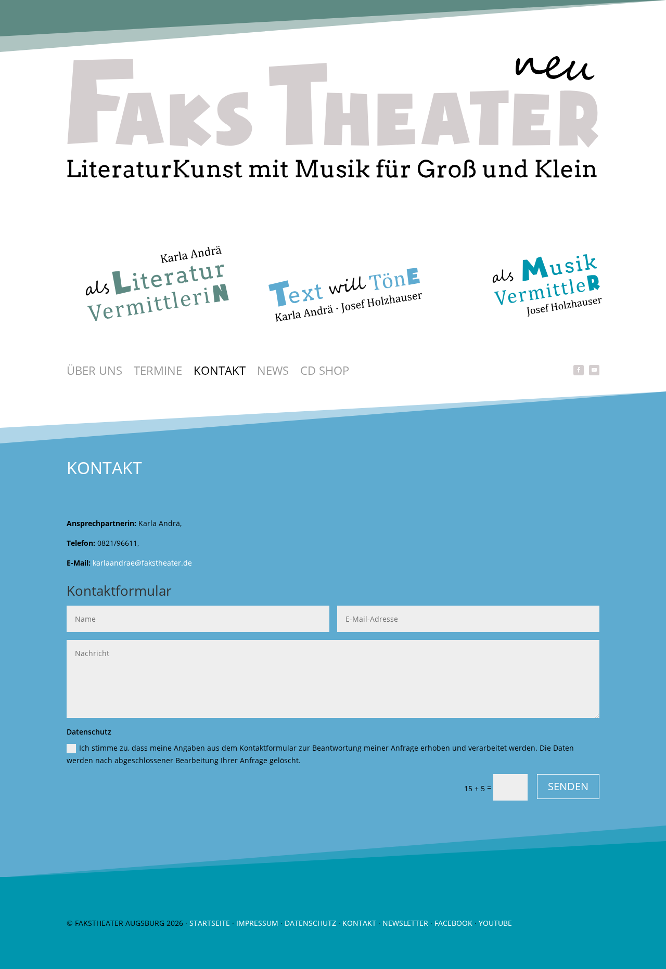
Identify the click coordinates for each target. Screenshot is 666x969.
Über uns (94, 372)
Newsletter (405, 923)
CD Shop (324, 372)
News (273, 372)
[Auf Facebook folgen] (578, 370)
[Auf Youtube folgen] (594, 370)
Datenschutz (310, 923)
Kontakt (220, 372)
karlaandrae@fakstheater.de (142, 563)
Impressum (257, 923)
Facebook (453, 923)
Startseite (209, 923)
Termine (158, 372)
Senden (568, 786)
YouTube (495, 923)
